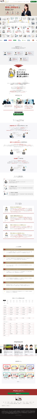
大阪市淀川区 (23, 312)
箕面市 (23, 328)
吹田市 (23, 323)
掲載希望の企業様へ (16, 403)
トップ (5, 403)
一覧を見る (18, 381)
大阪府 (4, 316)
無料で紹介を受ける (18, 114)
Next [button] (34, 104)
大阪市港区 (30, 307)
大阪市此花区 (17, 307)
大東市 (10, 328)
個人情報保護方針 (27, 403)
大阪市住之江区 (5, 314)
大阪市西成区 (17, 312)
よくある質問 (23, 403)
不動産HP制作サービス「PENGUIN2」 (5, 405)
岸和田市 (4, 323)
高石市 (23, 330)
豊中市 (10, 323)
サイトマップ (31, 403)
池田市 (16, 323)
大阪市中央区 (23, 314)
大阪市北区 (17, 314)
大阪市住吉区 (5, 312)
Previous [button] (3, 104)
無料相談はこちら (18, 393)
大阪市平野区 (11, 314)
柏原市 (29, 328)
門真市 (10, 330)
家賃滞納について (20, 403)
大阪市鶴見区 (30, 312)
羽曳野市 (4, 330)
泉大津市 (29, 323)
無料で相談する (33, 1)
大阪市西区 (23, 307)
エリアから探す (8, 403)
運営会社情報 (11, 403)
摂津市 (16, 330)
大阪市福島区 (11, 307)
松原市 (4, 328)
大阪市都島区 (5, 307)
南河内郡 (4, 335)
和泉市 (16, 328)
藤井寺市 (29, 330)
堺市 (5, 316)
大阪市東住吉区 (11, 312)
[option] (4, 40)
